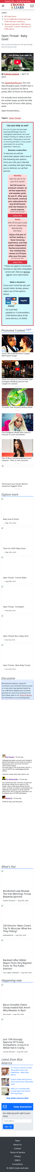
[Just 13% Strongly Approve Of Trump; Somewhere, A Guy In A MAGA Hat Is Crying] (17, 1027)
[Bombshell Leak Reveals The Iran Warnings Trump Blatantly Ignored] (17, 879)
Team (17, 1140)
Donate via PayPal (23, 300)
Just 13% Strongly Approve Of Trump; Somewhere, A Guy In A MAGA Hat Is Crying (16, 1043)
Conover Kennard (9, 1052)
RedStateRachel (8, 935)
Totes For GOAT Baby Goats (14, 548)
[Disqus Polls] (17, 726)
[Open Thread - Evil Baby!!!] (17, 595)
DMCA (17, 1160)
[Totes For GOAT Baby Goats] (17, 536)
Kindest (11, 305)
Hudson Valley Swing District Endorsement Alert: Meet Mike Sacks (22, 1081)
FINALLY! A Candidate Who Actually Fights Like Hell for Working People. (20, 1091)
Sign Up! (8, 1127)
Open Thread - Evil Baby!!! (13, 607)
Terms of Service (26, 695)
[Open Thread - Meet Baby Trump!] (17, 653)
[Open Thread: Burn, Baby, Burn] (17, 624)
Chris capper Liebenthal (11, 973)
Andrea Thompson (9, 900)
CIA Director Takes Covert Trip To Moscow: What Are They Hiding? (17, 928)
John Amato (7, 1014)
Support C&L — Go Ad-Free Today (17, 1)
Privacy (17, 1156)
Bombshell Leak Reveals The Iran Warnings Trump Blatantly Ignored (17, 893)
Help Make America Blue (17, 1098)
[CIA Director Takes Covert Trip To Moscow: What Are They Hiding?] (17, 914)
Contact (17, 1148)
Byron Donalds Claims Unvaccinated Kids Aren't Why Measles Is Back (16, 1007)
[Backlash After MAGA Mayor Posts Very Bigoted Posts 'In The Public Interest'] (17, 948)
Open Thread (15, 118)
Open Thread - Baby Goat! (14, 37)
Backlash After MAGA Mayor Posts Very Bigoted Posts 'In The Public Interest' (17, 964)
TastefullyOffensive (13, 82)
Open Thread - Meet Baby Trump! (16, 665)
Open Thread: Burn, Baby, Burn (16, 636)
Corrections (17, 1164)
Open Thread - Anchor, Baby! (14, 577)
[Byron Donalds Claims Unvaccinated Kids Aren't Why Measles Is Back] (17, 993)
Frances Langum (11, 74)
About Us (17, 1144)
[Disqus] (17, 778)
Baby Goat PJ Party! (11, 519)
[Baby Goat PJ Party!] (17, 507)
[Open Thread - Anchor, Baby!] (17, 565)
